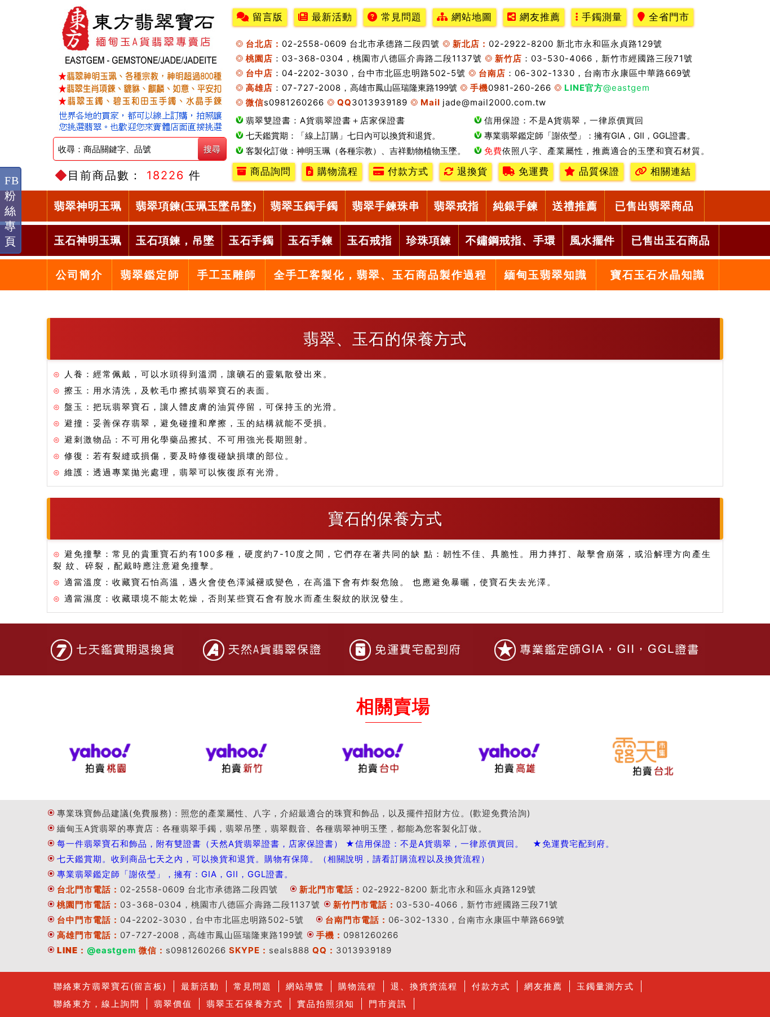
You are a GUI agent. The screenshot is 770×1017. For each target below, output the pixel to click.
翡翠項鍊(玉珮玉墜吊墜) (196, 206)
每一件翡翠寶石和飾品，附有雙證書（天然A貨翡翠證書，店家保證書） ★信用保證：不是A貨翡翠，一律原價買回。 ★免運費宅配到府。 (335, 843)
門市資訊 (388, 1003)
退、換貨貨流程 (424, 986)
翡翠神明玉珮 (88, 206)
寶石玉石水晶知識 (657, 275)
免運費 (532, 171)
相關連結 (669, 171)
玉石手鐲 (251, 240)
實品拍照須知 (326, 1003)
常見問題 (400, 17)
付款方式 (406, 171)
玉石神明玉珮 (88, 240)
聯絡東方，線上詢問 (97, 1003)
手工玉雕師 (226, 275)
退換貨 (471, 171)
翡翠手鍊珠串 (386, 206)
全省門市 (667, 17)
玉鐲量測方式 (605, 986)
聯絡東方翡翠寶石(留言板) (110, 986)
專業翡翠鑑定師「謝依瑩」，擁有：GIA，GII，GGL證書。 (175, 874)
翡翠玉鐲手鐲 (304, 206)
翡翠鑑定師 (150, 275)
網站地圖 (470, 17)
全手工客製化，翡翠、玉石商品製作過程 (380, 275)
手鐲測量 (600, 17)
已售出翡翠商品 (654, 206)
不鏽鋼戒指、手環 (511, 240)
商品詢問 (269, 171)
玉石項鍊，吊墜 (175, 240)
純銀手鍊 (515, 206)
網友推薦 (538, 17)
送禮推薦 (575, 206)
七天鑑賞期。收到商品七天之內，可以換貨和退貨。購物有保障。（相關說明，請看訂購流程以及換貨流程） (273, 859)
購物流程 (336, 171)
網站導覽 (305, 986)
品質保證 (597, 171)
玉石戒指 (369, 240)
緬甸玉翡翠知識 (546, 275)
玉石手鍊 (310, 240)
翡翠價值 (173, 1003)
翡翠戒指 (456, 206)
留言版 (266, 17)
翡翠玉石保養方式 (244, 1003)
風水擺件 (592, 240)
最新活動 (330, 17)
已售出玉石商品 (670, 240)
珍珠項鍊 (429, 240)
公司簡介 (79, 275)
